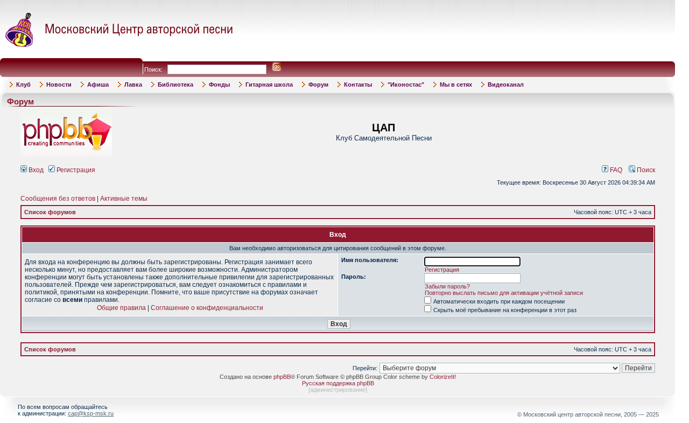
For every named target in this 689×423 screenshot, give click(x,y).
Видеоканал (506, 84)
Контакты (358, 84)
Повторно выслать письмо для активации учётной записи (504, 293)
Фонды (219, 84)
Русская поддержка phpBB (338, 383)
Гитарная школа (269, 84)
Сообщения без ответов (57, 198)
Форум (318, 84)
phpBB (282, 376)
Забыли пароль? (447, 286)
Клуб (23, 84)
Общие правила (121, 308)
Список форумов (50, 212)
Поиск (645, 170)
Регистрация (75, 170)
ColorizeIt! (443, 376)
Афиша (98, 84)
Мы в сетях (456, 84)
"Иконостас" (406, 84)
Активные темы (123, 198)
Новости (59, 84)
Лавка (133, 84)
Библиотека (175, 84)
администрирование (337, 389)
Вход (35, 170)
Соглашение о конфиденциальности (207, 308)
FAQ (615, 170)
